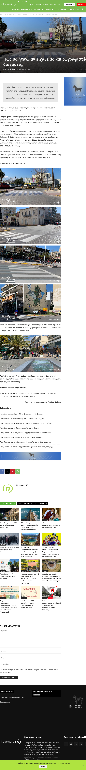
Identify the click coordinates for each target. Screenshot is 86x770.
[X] (29, 1)
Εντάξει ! (43, 766)
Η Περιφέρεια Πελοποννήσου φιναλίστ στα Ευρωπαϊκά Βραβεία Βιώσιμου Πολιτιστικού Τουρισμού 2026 (29, 552)
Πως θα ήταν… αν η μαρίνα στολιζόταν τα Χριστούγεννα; (21, 437)
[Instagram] (22, 1)
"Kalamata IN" (10, 69)
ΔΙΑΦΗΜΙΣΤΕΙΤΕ (69, 4)
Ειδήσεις (18, 14)
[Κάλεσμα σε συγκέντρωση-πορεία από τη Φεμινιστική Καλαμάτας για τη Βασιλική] (51, 592)
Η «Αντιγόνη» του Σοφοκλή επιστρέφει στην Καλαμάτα (9, 550)
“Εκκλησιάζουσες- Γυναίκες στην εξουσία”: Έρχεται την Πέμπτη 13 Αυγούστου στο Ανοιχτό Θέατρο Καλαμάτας (50, 552)
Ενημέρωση (37, 9)
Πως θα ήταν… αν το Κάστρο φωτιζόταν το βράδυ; (19, 428)
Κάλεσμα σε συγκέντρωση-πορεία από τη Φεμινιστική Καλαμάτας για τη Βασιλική (51, 605)
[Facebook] (18, 1)
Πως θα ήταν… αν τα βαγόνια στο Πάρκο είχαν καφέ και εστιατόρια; (26, 423)
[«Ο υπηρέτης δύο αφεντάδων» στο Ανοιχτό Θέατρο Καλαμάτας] (51, 514)
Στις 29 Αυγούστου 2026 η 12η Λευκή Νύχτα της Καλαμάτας (9, 525)
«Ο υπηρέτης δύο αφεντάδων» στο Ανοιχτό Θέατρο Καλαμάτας (51, 525)
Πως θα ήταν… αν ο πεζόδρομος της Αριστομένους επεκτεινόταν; (25, 433)
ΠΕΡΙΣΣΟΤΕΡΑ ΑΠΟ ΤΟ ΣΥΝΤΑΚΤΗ (32, 503)
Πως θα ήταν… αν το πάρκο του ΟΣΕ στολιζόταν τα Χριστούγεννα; (25, 442)
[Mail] (26, 1)
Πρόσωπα (48, 9)
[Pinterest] (12, 471)
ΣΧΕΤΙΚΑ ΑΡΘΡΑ (8, 503)
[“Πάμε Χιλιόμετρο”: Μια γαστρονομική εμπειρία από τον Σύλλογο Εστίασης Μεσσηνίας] (30, 514)
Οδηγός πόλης (74, 9)
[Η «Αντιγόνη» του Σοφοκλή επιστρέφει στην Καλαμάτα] (9, 539)
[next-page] (5, 616)
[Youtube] (33, 1)
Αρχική (2, 14)
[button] (82, 9)
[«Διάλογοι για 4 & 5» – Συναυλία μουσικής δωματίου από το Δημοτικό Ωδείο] (30, 592)
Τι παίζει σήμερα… (61, 9)
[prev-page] (1, 616)
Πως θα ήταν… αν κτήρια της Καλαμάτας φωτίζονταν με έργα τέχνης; (26, 447)
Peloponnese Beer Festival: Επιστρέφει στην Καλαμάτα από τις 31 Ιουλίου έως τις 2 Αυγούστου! (30, 578)
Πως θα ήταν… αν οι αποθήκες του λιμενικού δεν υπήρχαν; (22, 419)
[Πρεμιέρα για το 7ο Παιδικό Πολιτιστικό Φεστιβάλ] (9, 565)
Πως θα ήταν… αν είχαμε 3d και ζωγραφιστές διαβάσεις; (21, 414)
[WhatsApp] (17, 471)
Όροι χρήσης (5, 702)
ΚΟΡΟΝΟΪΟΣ (81, 4)
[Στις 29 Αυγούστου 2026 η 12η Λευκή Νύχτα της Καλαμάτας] (9, 514)
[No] (83, 765)
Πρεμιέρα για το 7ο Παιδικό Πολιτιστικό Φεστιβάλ (7, 576)
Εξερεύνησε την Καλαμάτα (21, 9)
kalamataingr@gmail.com (14, 697)
